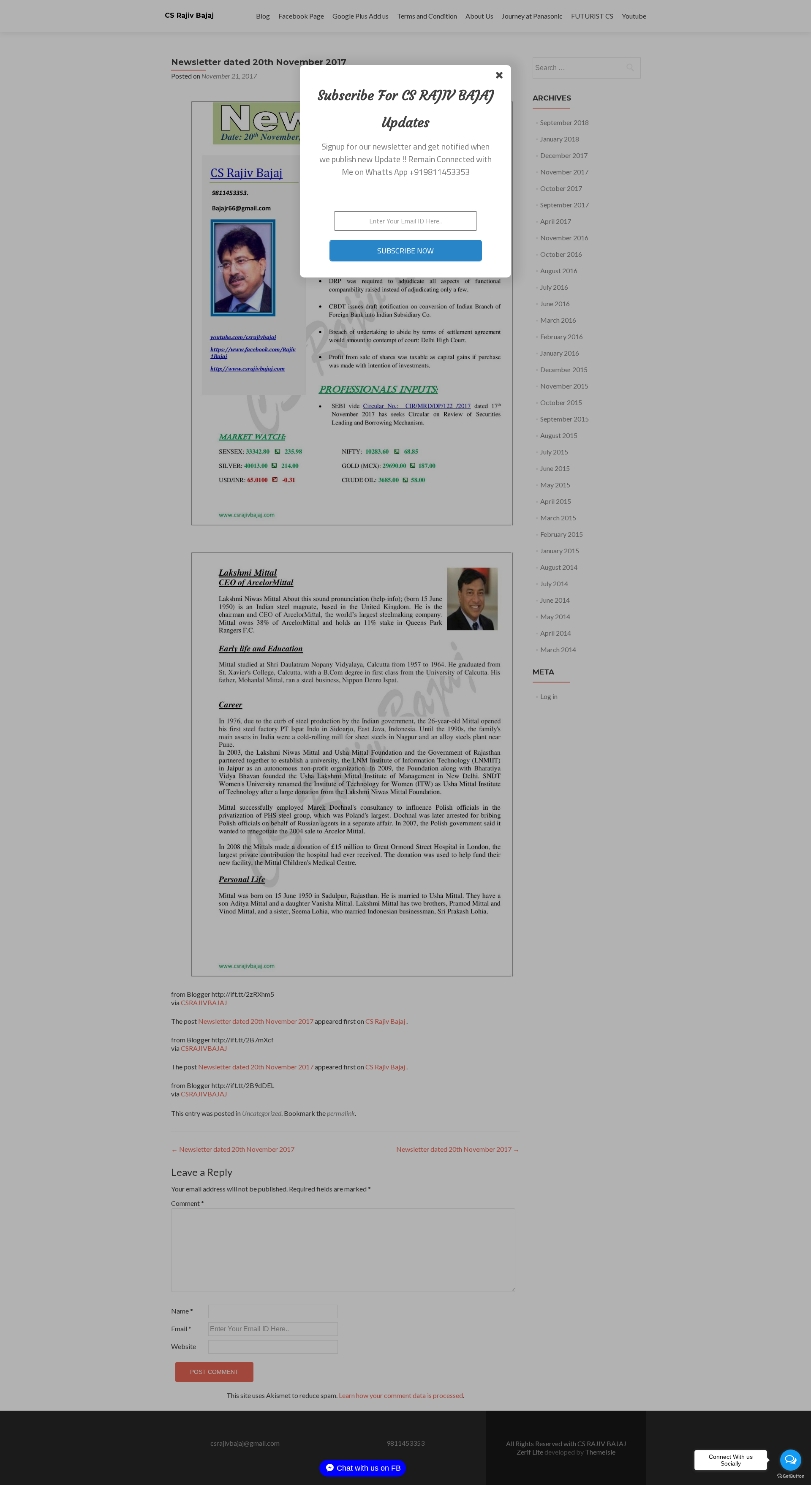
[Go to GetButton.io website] (790, 1476)
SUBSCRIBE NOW (405, 250)
